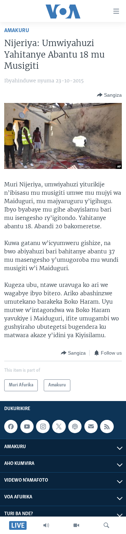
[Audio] (46, 525)
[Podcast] (75, 426)
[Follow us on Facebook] (11, 426)
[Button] (109, 95)
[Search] (106, 525)
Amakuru (16, 31)
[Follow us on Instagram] (42, 426)
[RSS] (106, 426)
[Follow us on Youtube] (27, 426)
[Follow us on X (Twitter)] (58, 426)
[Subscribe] (91, 426)
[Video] (76, 525)
